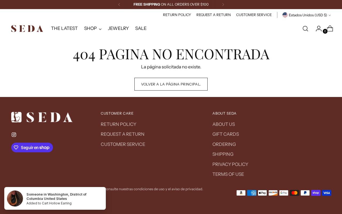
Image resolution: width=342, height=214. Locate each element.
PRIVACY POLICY (230, 164)
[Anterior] (119, 4)
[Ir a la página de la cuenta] (316, 28)
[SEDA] (27, 28)
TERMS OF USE (228, 174)
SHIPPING (223, 154)
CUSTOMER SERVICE (123, 144)
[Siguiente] (223, 4)
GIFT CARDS (225, 134)
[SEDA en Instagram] (14, 135)
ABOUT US (223, 124)
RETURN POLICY (118, 124)
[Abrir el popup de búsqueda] (305, 28)
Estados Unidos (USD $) (308, 15)
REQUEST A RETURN (123, 134)
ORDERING (224, 144)
